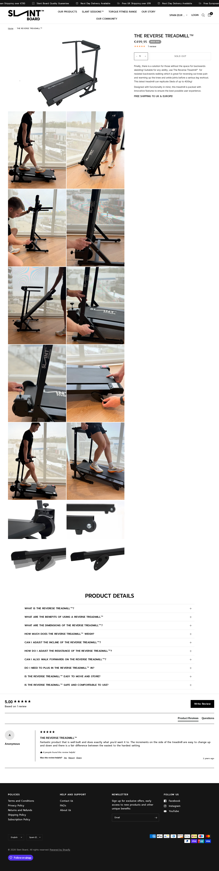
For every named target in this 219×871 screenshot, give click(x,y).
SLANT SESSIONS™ (93, 11)
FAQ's (63, 805)
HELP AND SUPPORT (73, 795)
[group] (21, 702)
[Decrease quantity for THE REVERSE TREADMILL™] (136, 56)
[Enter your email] (156, 817)
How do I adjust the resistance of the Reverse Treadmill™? (68, 651)
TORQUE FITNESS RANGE (123, 11)
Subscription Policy (19, 819)
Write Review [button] (202, 704)
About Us (65, 810)
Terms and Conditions (21, 801)
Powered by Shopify (60, 849)
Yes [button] (65, 757)
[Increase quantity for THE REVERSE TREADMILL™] (145, 56)
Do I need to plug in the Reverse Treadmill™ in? (59, 668)
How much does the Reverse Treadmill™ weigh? (59, 634)
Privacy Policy (16, 805)
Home (10, 28)
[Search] (203, 15)
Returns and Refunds (20, 810)
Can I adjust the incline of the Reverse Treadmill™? (63, 642)
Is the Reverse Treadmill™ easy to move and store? (63, 676)
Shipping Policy (17, 815)
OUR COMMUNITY (106, 19)
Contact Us (66, 801)
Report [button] (71, 757)
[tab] (188, 719)
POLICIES (14, 795)
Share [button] (79, 757)
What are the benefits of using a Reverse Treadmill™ (64, 617)
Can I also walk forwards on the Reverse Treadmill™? (65, 659)
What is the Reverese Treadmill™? (49, 608)
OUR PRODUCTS (67, 11)
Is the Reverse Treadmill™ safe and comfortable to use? (66, 685)
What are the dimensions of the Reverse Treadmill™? (64, 625)
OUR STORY (149, 11)
